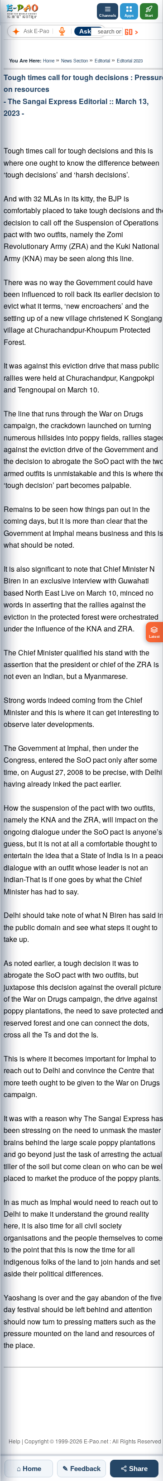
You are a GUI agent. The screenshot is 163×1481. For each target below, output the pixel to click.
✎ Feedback (81, 1468)
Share (137, 1468)
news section (74, 60)
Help (14, 1441)
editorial (102, 60)
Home (48, 60)
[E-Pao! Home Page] (22, 11)
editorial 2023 (130, 60)
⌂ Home (29, 1468)
